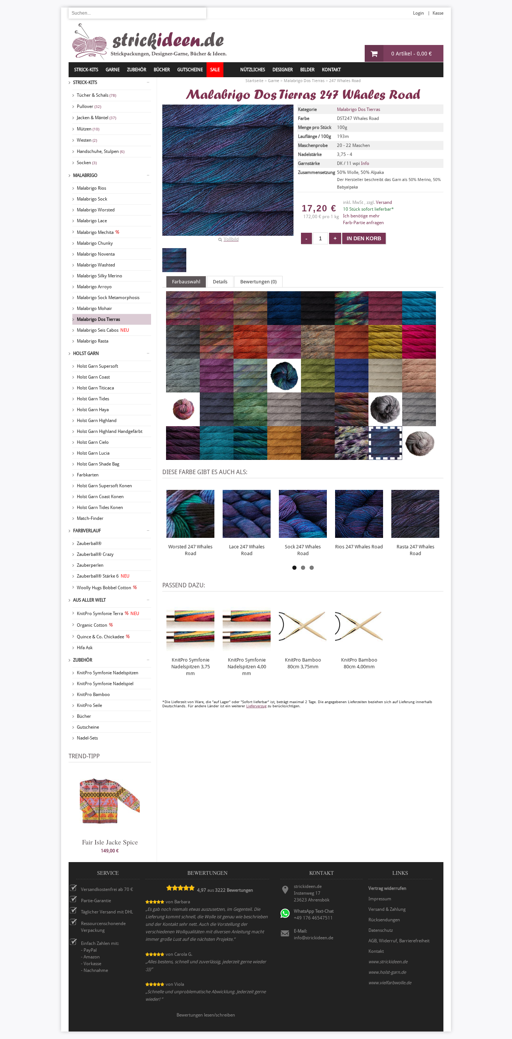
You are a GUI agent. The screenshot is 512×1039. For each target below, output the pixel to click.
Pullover (89, 106)
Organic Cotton (92, 625)
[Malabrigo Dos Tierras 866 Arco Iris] (250, 321)
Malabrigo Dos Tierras (98, 319)
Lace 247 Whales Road (247, 550)
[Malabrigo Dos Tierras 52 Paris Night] (217, 422)
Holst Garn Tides (93, 398)
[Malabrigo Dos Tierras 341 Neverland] (419, 389)
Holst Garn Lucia (93, 453)
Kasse (438, 13)
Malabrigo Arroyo (94, 286)
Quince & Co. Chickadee (100, 636)
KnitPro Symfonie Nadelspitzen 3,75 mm (190, 666)
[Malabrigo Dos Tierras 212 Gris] (183, 389)
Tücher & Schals (96, 95)
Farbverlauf (87, 530)
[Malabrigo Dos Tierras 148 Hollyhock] (217, 389)
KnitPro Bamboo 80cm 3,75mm (303, 663)
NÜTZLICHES (252, 69)
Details (220, 281)
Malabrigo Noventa (96, 254)
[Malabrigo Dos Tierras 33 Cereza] (385, 321)
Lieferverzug (256, 706)
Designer (282, 69)
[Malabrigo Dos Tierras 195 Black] (318, 321)
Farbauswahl (186, 281)
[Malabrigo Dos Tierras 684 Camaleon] (351, 321)
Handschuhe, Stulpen (100, 151)
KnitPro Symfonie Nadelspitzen (107, 672)
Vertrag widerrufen (387, 888)
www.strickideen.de (387, 961)
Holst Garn (86, 353)
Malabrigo (85, 175)
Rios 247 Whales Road (359, 546)
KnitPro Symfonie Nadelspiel (105, 683)
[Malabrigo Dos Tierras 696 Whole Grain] (419, 456)
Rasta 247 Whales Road (415, 550)
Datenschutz (380, 930)
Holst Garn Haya (93, 409)
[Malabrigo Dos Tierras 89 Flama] (351, 355)
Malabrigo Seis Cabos (103, 330)
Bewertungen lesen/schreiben (206, 1015)
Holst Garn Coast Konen (100, 496)
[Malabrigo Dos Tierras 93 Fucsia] (419, 355)
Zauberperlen (90, 565)
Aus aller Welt (89, 600)
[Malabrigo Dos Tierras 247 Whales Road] (174, 260)
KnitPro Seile (89, 705)
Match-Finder (90, 518)
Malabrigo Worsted (96, 210)
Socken (87, 162)
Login (418, 13)
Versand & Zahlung (387, 909)
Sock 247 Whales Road (303, 550)
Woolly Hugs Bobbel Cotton (104, 587)
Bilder (307, 69)
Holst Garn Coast (93, 377)
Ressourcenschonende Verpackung (103, 927)
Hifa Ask (85, 647)
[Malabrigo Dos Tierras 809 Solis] (250, 456)
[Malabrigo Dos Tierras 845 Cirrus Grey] (183, 355)
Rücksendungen (384, 919)
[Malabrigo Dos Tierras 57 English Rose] (284, 355)
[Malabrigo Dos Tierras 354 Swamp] (318, 456)
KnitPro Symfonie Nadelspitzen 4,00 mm (247, 666)
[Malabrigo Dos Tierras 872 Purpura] (183, 456)
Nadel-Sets (87, 738)
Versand (384, 202)
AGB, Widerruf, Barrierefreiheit (399, 940)
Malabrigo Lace (92, 220)
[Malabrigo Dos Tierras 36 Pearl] (284, 422)
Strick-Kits (86, 69)
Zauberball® (89, 543)
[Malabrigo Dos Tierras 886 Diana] (217, 355)
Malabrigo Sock (92, 199)
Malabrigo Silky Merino (99, 275)
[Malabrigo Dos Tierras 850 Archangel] (217, 321)
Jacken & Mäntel (96, 117)
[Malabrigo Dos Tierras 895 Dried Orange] (250, 355)
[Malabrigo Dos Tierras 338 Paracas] (183, 422)
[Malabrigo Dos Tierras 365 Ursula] (351, 456)
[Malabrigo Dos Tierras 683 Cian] (419, 321)
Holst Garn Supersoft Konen (104, 485)
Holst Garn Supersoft (97, 366)
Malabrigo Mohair (94, 308)
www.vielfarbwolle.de (389, 982)
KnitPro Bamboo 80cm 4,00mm (359, 663)
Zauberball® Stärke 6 (103, 576)
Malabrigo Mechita (95, 232)
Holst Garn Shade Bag (98, 464)
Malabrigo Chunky (95, 243)
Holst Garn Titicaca (95, 388)
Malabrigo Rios (91, 188)
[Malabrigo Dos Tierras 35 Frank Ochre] (385, 355)
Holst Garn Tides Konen (100, 507)
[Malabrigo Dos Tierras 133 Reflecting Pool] (217, 456)
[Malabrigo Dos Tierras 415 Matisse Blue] (351, 389)
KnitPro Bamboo (93, 694)
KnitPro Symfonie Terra (108, 613)
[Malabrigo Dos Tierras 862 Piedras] (351, 422)
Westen (87, 140)
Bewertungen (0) (258, 281)
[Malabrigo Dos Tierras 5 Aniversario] (183, 321)
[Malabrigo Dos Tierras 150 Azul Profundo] (284, 321)
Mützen (88, 129)
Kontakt (331, 69)
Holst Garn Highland (97, 420)
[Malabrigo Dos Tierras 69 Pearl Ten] (318, 422)
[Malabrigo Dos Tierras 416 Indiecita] (250, 389)
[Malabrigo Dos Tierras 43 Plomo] (385, 422)
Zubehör (82, 660)
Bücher (84, 716)
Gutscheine (88, 727)
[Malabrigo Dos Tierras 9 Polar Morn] (419, 422)
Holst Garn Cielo (93, 442)
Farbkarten (88, 475)
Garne (113, 69)
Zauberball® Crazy (95, 554)
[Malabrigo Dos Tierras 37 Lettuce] (318, 389)
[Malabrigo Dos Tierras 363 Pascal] (250, 422)
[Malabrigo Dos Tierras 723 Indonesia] (284, 389)
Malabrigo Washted (96, 265)
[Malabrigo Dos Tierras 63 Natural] (385, 389)
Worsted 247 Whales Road (190, 550)
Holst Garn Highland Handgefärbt (109, 431)
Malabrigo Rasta (92, 341)
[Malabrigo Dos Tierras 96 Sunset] (284, 456)
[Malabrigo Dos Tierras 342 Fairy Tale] (318, 355)
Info (365, 163)
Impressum (379, 898)
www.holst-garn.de (387, 972)
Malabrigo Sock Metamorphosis (108, 297)
